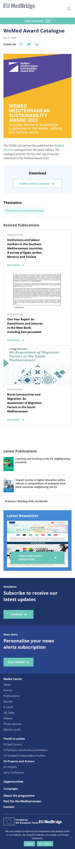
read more (13, 265)
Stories (8, 701)
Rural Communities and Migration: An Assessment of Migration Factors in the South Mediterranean (24, 403)
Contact (8, 807)
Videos (7, 718)
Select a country (34, 20)
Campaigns (10, 788)
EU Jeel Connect (12, 744)
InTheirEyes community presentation (25, 750)
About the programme (19, 796)
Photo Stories (12, 724)
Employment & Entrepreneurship (24, 210)
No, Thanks (45, 843)
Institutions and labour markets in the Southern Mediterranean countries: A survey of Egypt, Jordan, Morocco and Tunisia (25, 248)
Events (7, 690)
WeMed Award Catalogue (34, 183)
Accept (29, 843)
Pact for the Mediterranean (22, 801)
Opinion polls (12, 730)
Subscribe (16, 614)
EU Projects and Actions (18, 761)
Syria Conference (13, 772)
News (7, 685)
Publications (11, 696)
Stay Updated (16, 662)
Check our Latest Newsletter (30, 557)
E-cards (8, 707)
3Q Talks (8, 713)
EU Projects (10, 767)
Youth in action (14, 739)
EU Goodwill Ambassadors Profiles (24, 755)
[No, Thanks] (70, 838)
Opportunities (13, 781)
